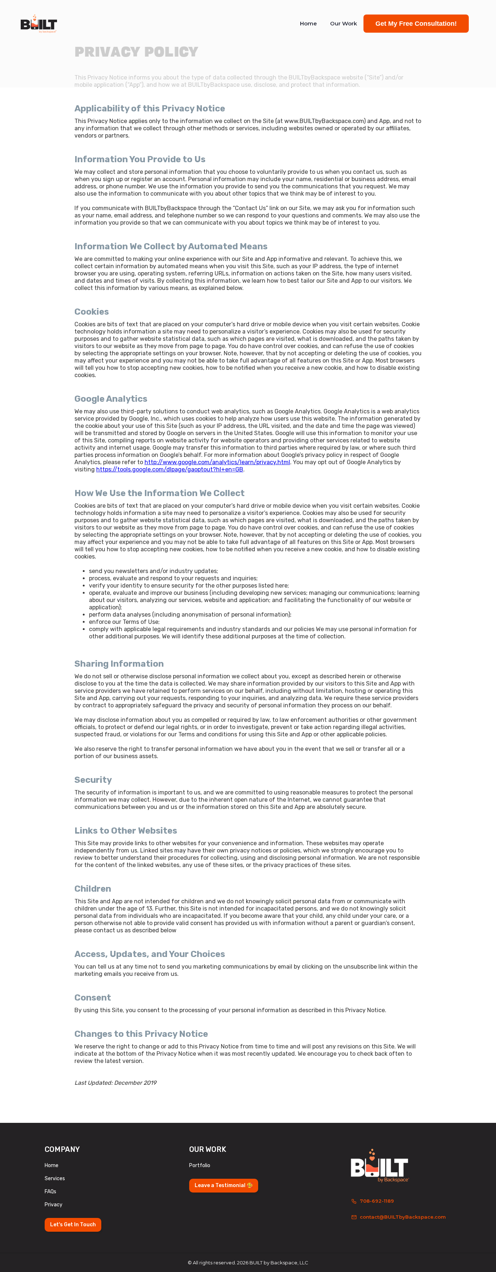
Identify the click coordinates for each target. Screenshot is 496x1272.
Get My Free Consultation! (416, 23)
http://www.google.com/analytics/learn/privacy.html (217, 462)
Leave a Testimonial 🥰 (224, 1185)
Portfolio (199, 1165)
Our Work (343, 23)
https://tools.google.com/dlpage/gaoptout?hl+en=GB (169, 469)
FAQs (50, 1192)
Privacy (53, 1205)
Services (55, 1178)
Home (308, 23)
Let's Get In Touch (73, 1225)
